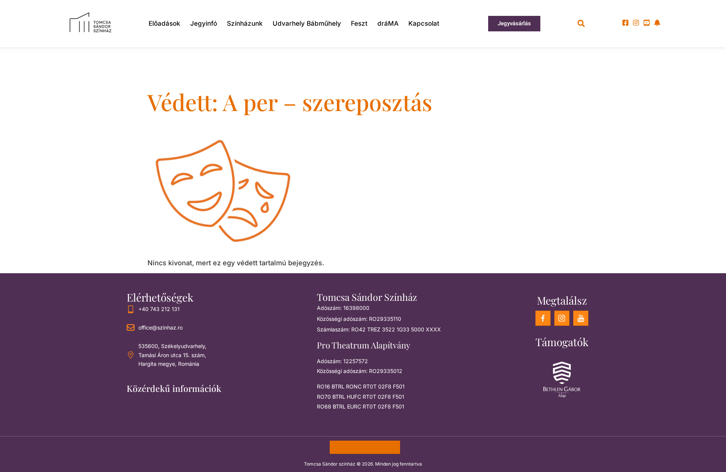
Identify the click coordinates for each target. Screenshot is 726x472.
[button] (581, 23)
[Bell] (657, 22)
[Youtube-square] (646, 22)
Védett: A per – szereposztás (289, 102)
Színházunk (245, 23)
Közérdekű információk (174, 388)
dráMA (388, 23)
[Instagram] (636, 22)
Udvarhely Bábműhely (307, 23)
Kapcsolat (423, 23)
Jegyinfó (203, 23)
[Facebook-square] (625, 22)
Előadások (164, 23)
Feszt (359, 23)
